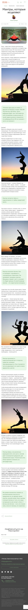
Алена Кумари (14, 20)
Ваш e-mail (3, 534)
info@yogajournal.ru (6, 561)
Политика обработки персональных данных (13, 564)
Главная (5, 5)
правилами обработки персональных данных (14, 544)
